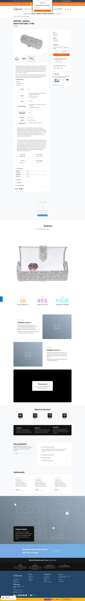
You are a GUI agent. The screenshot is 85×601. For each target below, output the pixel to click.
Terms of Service (47, 576)
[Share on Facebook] (16, 189)
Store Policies (46, 577)
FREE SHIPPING (19, 83)
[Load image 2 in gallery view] (24, 58)
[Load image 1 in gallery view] (16, 58)
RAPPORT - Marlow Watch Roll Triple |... (23, 16)
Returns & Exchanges (47, 581)
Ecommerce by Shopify (25, 599)
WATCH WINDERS (31, 13)
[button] (70, 9)
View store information (58, 61)
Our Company (31, 576)
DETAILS (18, 81)
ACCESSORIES (51, 13)
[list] (42, 301)
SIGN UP (42, 10)
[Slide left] (45, 53)
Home (15, 16)
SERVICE (58, 13)
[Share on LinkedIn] (21, 189)
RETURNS (18, 85)
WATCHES (39, 13)
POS (19, 599)
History (30, 577)
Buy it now (61, 54)
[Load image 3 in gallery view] (31, 58)
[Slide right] (47, 53)
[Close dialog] (51, 0)
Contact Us (30, 580)
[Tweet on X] (18, 189)
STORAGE (45, 13)
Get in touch (57, 550)
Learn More (18, 3)
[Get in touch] (68, 9)
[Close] (15, 597)
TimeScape (17, 599)
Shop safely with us (57, 85)
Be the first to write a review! (42, 215)
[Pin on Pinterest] (19, 189)
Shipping (45, 580)
